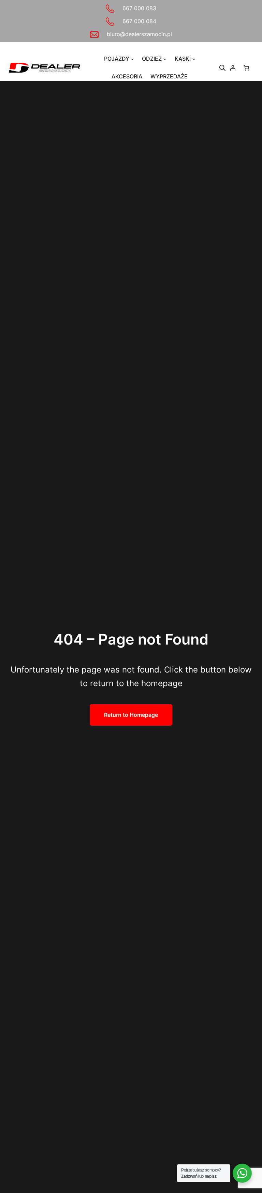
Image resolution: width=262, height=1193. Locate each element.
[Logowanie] (232, 68)
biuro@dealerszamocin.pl (139, 34)
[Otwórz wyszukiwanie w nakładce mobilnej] (222, 67)
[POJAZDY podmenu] (132, 59)
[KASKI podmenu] (193, 59)
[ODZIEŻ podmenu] (164, 59)
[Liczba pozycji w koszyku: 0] (246, 68)
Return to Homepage (131, 714)
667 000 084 (139, 21)
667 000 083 (139, 8)
